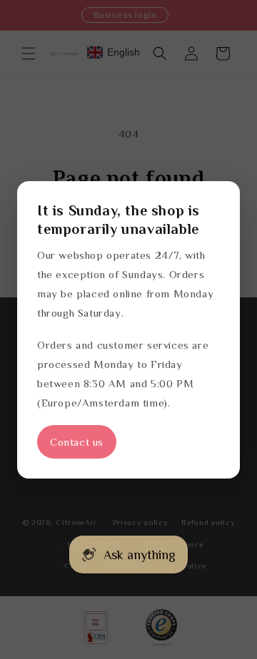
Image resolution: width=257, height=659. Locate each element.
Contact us (77, 442)
